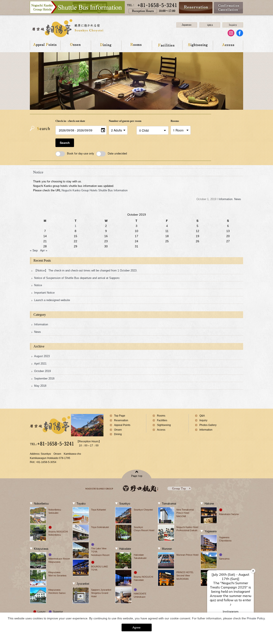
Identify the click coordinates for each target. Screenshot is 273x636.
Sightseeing (197, 45)
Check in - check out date (70, 121)
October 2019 (42, 371)
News (237, 199)
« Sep (34, 250)
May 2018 (40, 385)
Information (225, 199)
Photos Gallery (207, 425)
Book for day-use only (80, 153)
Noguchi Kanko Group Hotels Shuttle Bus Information (95, 190)
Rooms (136, 45)
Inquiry (203, 420)
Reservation (121, 420)
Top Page (119, 415)
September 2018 (44, 378)
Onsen (75, 45)
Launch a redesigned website (52, 300)
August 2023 (42, 356)
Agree (136, 627)
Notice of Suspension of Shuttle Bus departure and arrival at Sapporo (76, 278)
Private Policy (256, 618)
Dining (106, 45)
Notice (38, 172)
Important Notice (44, 292)
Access (228, 45)
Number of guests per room (121, 121)
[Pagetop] (136, 474)
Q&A (202, 415)
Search (65, 142)
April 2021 (40, 363)
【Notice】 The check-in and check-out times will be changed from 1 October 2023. (85, 270)
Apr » (43, 250)
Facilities (167, 45)
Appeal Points (45, 45)
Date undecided (117, 153)
